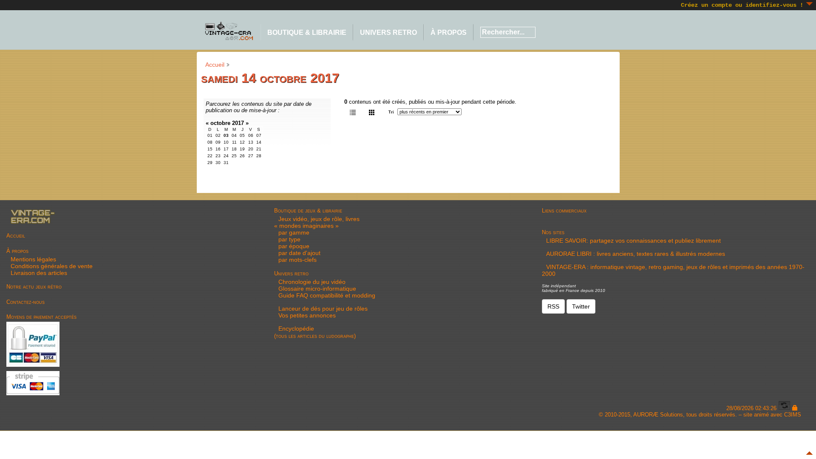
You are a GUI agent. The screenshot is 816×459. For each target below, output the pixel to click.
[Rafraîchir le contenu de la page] (784, 408)
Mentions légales (33, 259)
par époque (293, 246)
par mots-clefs (297, 259)
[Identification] (795, 408)
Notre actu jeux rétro (34, 286)
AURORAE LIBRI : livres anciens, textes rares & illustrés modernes (635, 253)
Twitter (581, 306)
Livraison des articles (39, 272)
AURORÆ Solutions (658, 414)
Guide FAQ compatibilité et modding (326, 295)
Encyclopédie (296, 328)
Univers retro (388, 32)
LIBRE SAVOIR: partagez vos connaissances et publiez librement (633, 240)
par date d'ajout (299, 252)
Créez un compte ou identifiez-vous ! (742, 5)
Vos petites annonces (307, 315)
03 (226, 135)
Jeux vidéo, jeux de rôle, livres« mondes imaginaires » (317, 222)
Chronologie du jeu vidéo (312, 281)
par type (289, 239)
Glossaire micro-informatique (317, 288)
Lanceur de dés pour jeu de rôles (323, 308)
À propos (449, 32)
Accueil (214, 64)
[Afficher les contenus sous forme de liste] (352, 112)
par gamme (293, 232)
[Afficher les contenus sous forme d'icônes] (371, 112)
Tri (391, 112)
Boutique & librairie (306, 32)
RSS (553, 306)
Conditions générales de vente (52, 266)
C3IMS (792, 414)
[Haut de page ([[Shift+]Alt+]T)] (809, 453)
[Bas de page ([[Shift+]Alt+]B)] (809, 4)
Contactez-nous (25, 302)
